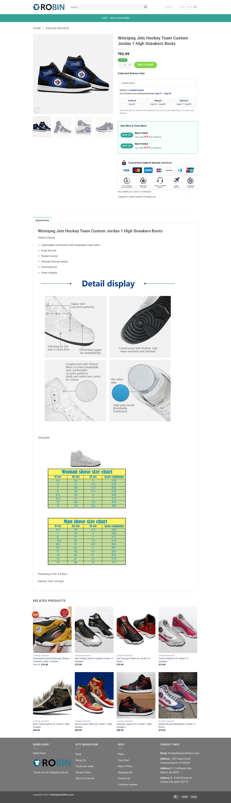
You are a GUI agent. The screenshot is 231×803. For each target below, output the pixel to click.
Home (37, 28)
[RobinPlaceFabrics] (48, 7)
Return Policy (125, 766)
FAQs (121, 754)
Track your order (119, 18)
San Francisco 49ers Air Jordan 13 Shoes (133, 660)
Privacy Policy (83, 772)
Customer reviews (128, 784)
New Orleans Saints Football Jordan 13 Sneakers (94, 660)
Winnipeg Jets (149, 197)
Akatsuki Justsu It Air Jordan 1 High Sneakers (134, 725)
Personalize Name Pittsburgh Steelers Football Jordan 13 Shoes (51, 660)
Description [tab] (42, 220)
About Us (80, 760)
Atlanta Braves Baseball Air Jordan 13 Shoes (177, 725)
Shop (104, 18)
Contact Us (124, 778)
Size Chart (123, 760)
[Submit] (145, 7)
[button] (168, 7)
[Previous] (38, 74)
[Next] (107, 74)
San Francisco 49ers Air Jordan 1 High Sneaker (93, 725)
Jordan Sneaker (57, 28)
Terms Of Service (84, 778)
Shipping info (125, 772)
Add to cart (145, 64)
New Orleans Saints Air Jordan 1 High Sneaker (51, 725)
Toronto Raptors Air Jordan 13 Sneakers (173, 660)
